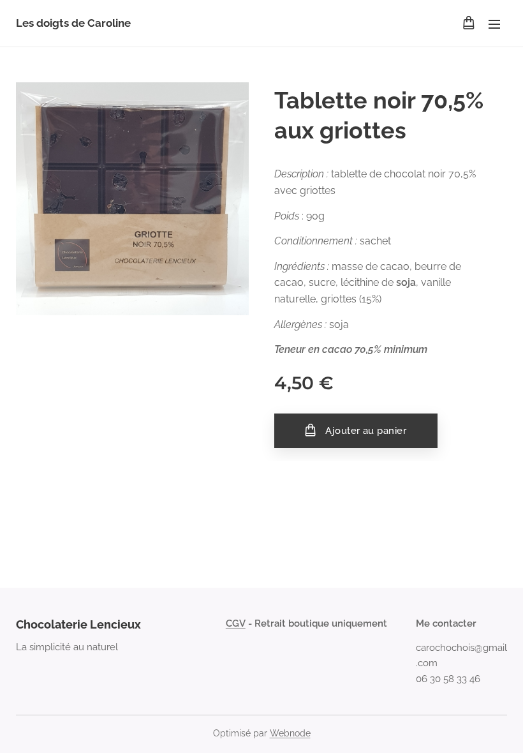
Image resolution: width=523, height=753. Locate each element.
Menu (494, 23)
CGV (236, 623)
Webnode (290, 733)
